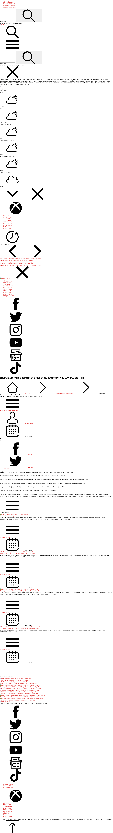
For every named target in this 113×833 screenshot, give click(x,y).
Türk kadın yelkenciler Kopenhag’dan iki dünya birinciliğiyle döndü (21, 265)
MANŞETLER (70, 393)
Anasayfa (27, 393)
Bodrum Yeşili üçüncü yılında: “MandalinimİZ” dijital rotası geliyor (20, 262)
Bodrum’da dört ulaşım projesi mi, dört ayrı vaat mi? (16, 260)
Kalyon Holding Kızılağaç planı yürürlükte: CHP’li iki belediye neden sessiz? (21, 697)
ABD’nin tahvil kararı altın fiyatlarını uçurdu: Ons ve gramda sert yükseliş (20, 700)
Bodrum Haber (29, 424)
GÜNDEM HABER (61, 393)
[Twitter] (15, 323)
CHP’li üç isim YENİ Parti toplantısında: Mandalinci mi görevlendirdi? (19, 693)
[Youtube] (15, 348)
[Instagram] (15, 335)
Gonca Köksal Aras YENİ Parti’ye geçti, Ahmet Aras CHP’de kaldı (20, 259)
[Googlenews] (15, 361)
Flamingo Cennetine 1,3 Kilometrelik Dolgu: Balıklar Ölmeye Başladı (19, 591)
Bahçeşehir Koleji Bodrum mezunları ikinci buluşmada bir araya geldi (19, 628)
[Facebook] (15, 310)
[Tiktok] (15, 374)
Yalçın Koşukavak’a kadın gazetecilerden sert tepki (16, 264)
